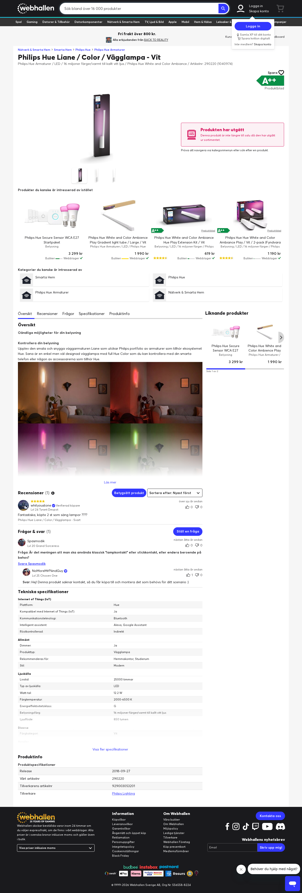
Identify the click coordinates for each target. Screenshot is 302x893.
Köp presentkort (174, 846)
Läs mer (110, 482)
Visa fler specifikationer (110, 749)
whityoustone (41, 505)
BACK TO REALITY (156, 40)
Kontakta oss (270, 816)
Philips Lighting (123, 793)
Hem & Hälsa (203, 22)
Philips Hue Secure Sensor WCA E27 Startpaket (52, 239)
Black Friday (120, 855)
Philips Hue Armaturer (109, 49)
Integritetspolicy (123, 846)
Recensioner (47, 313)
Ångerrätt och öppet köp (129, 833)
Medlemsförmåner (176, 851)
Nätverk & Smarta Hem (123, 22)
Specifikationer (92, 313)
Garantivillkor (121, 828)
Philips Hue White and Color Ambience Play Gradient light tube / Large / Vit (118, 239)
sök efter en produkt (254, 150)
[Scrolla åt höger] (281, 337)
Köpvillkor (119, 819)
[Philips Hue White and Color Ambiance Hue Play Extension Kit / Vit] (184, 215)
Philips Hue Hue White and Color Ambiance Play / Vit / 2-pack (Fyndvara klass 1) (250, 242)
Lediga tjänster (173, 833)
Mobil (185, 22)
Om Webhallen (173, 824)
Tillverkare (170, 837)
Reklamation (121, 837)
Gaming (32, 22)
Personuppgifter (123, 842)
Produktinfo (119, 313)
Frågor (68, 313)
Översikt (25, 313)
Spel (19, 22)
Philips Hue (83, 49)
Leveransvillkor (122, 824)
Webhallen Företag (176, 842)
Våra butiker (171, 819)
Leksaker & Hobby (228, 22)
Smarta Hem (63, 49)
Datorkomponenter (88, 22)
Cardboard (277, 36)
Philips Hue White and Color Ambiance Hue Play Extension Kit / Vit (184, 239)
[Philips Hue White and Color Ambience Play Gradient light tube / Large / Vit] (118, 215)
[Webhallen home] (35, 8)
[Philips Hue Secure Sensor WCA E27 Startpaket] (52, 215)
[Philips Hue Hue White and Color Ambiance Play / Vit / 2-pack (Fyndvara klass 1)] (250, 215)
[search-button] (223, 8)
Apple (172, 22)
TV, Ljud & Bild (154, 22)
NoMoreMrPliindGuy (47, 571)
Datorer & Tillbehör (56, 22)
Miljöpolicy (170, 828)
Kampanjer (278, 22)
